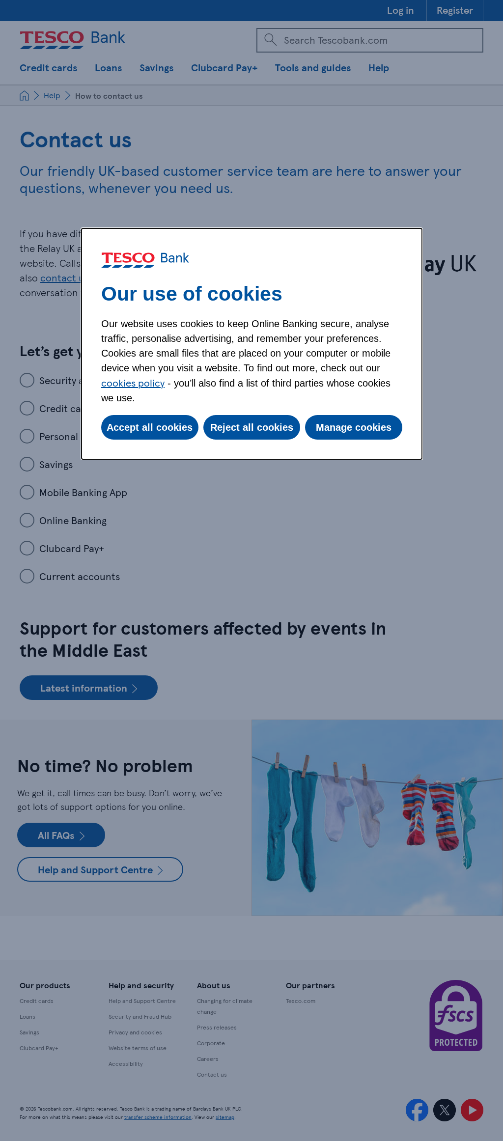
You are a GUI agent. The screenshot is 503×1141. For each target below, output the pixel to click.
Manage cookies (353, 427)
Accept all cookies (150, 427)
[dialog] (252, 343)
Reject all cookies (251, 427)
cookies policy (133, 383)
